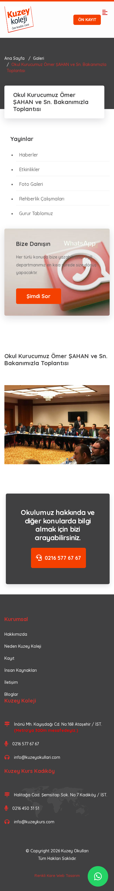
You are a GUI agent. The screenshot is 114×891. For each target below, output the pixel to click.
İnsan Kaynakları (20, 670)
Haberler (28, 155)
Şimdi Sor (39, 296)
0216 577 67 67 (63, 558)
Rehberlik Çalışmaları (41, 199)
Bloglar (11, 694)
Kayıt (9, 658)
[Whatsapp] (98, 876)
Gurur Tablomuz (36, 213)
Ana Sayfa (14, 58)
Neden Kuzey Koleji (22, 646)
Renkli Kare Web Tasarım (57, 875)
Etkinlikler (29, 169)
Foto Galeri (31, 184)
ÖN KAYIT (87, 19)
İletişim (11, 682)
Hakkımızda (15, 634)
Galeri (38, 58)
